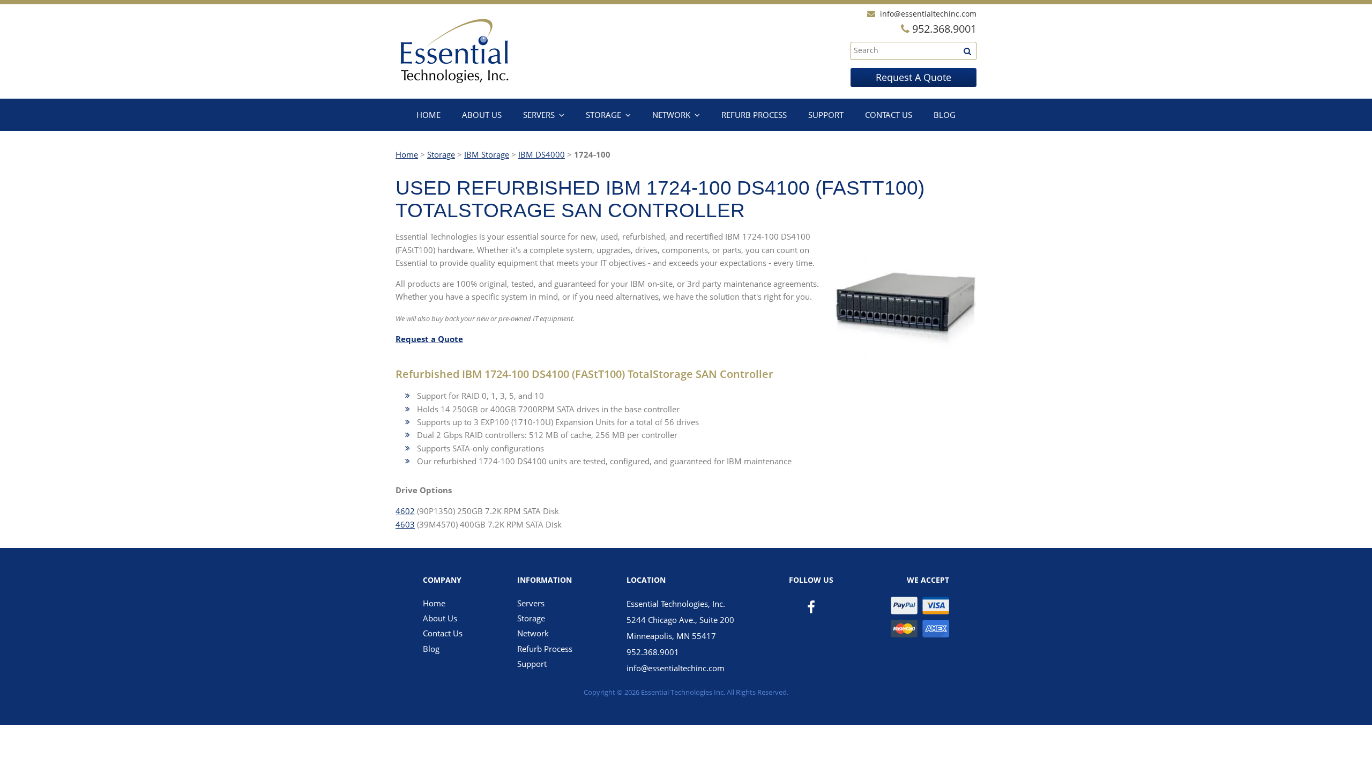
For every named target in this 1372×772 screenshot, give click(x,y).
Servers (539, 114)
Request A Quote (913, 77)
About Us (482, 114)
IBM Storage (486, 154)
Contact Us (888, 114)
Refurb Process (754, 114)
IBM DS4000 (541, 154)
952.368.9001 (653, 652)
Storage (603, 114)
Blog (945, 114)
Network (671, 114)
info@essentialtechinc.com (928, 14)
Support (826, 114)
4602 (405, 511)
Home (428, 114)
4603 (405, 524)
